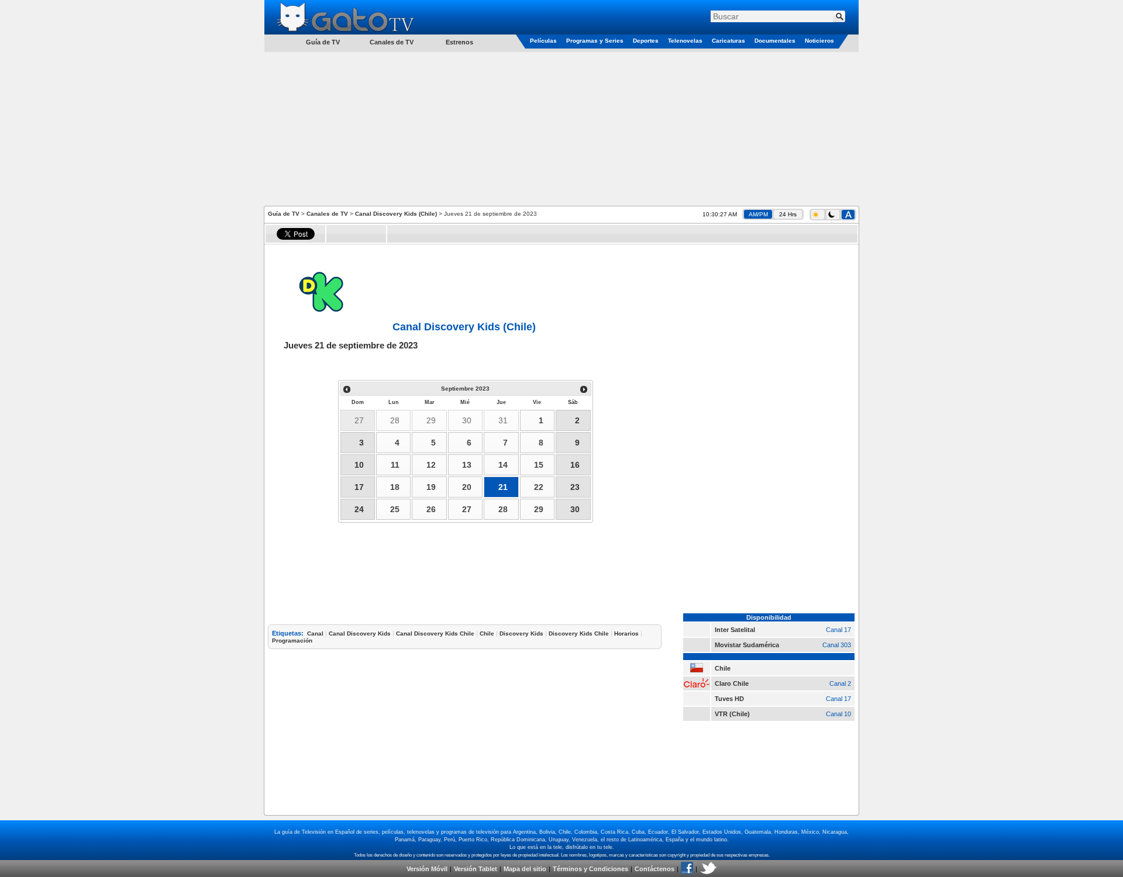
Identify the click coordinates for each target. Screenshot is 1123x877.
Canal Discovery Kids (360, 633)
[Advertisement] (561, 128)
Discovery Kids (521, 633)
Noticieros (819, 40)
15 (538, 464)
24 (359, 509)
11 (395, 464)
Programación (292, 640)
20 (466, 487)
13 (466, 464)
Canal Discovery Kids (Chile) (396, 213)
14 (503, 464)
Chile (487, 633)
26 (431, 509)
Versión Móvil (427, 868)
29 (431, 420)
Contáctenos (654, 868)
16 (575, 464)
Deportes (646, 40)
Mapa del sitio (525, 868)
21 (503, 487)
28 (394, 420)
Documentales (775, 40)
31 (503, 420)
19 (431, 487)
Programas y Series (594, 40)
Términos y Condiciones (590, 868)
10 (359, 464)
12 (431, 464)
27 (359, 420)
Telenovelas (685, 40)
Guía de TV (283, 213)
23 (575, 487)
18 (394, 487)
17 (359, 487)
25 (394, 509)
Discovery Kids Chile (579, 633)
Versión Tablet (475, 868)
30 (466, 420)
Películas (543, 40)
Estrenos (459, 42)
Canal (315, 633)
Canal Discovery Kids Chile (435, 633)
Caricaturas (728, 40)
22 (538, 487)
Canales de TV (392, 42)
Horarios (626, 633)
